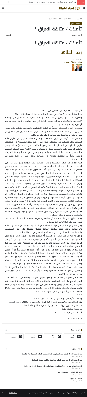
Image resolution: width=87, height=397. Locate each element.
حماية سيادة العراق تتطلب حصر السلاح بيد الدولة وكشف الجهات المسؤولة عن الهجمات (52, 353)
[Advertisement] (64, 104)
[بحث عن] (84, 9)
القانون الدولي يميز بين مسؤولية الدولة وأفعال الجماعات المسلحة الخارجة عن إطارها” (52, 366)
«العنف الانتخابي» (76, 378)
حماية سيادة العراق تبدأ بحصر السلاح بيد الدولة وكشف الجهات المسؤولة (52, 2)
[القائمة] (3, 9)
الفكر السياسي (68, 18)
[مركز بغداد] (69, 8)
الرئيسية (77, 18)
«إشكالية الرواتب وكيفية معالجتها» (70, 372)
